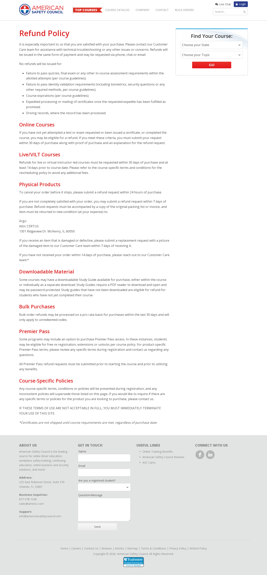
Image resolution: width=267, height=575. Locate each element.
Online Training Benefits (157, 451)
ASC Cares (149, 462)
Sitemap (132, 548)
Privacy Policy (177, 548)
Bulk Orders (184, 10)
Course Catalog (117, 10)
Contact (162, 10)
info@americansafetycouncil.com (40, 516)
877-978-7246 (28, 499)
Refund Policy (198, 548)
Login (242, 4)
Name (82, 451)
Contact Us (91, 548)
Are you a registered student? (97, 480)
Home (64, 548)
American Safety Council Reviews (163, 457)
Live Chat (225, 4)
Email (81, 466)
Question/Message (90, 495)
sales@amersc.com (31, 504)
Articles (119, 548)
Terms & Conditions (153, 548)
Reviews (106, 548)
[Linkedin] (210, 454)
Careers (76, 548)
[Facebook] (199, 454)
